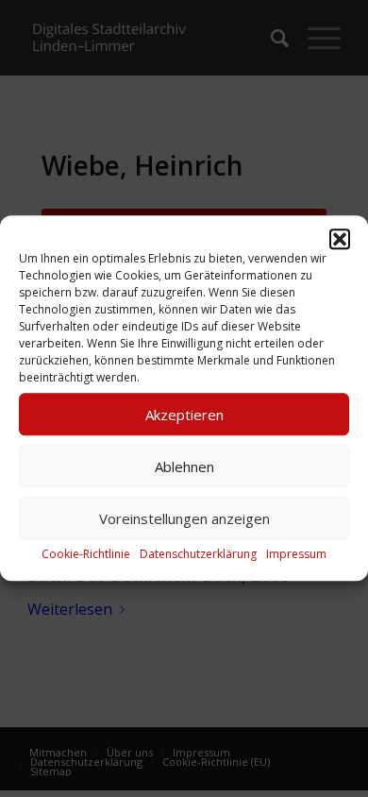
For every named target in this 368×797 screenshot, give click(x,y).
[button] (339, 238)
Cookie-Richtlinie (86, 554)
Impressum (296, 554)
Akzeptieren (184, 414)
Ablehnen (184, 466)
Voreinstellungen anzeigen (184, 518)
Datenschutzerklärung (198, 554)
